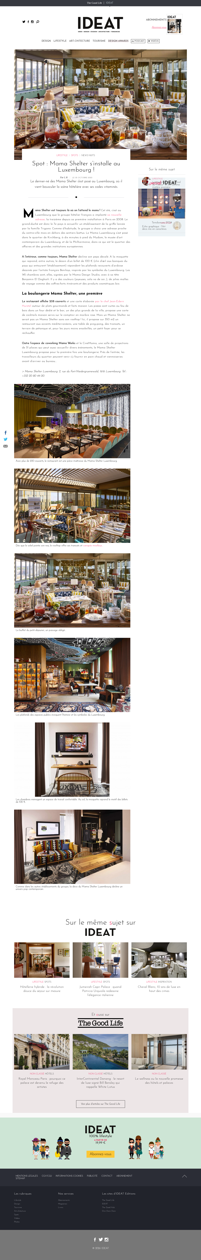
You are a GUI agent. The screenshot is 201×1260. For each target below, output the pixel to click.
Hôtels (49, 1074)
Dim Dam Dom (109, 1211)
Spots (74, 155)
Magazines (62, 1204)
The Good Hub (108, 1207)
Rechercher (37, 21)
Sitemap (20, 1178)
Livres (60, 1207)
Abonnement (124, 1176)
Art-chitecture (79, 41)
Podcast (139, 41)
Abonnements (64, 1200)
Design (46, 41)
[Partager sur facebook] (5, 433)
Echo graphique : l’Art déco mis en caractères (154, 227)
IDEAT (109, 3)
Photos (17, 1222)
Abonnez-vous (100, 1154)
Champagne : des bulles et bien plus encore (166, 213)
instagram (32, 22)
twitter (23, 22)
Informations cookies (69, 1176)
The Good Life (94, 3)
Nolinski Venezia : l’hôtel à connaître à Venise (156, 199)
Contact (106, 1176)
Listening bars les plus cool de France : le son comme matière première (166, 185)
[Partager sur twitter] (6, 439)
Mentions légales (27, 1176)
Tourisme (99, 41)
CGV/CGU (47, 1176)
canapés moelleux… (93, 545)
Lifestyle (60, 41)
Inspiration (165, 982)
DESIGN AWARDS (118, 41)
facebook (28, 22)
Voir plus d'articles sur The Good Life (100, 1104)
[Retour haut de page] (184, 1176)
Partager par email (5, 446)
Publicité (92, 1176)
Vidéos (155, 41)
